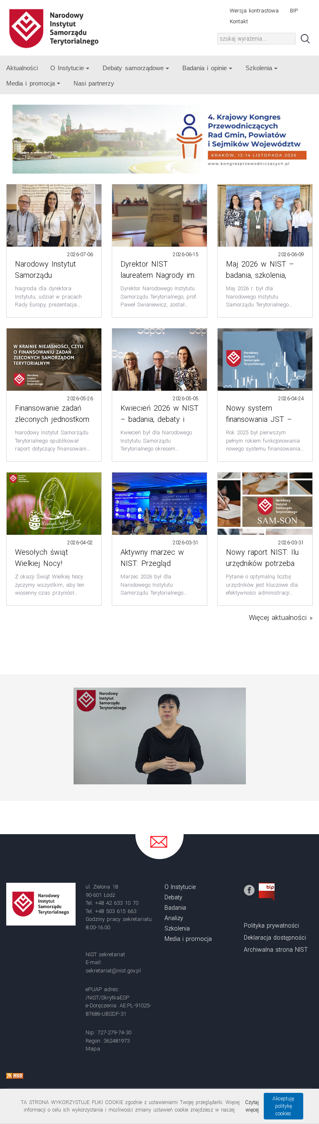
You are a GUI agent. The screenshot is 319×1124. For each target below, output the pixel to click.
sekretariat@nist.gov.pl (113, 970)
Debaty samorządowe (133, 67)
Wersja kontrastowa (254, 10)
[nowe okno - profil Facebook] (249, 890)
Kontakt (239, 21)
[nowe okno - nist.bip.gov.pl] (267, 892)
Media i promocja (30, 83)
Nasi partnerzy (94, 83)
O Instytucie (67, 67)
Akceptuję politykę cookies (283, 1106)
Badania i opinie (204, 67)
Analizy (173, 918)
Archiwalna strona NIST (276, 949)
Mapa (93, 1049)
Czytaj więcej (252, 1106)
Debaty (173, 897)
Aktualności (22, 67)
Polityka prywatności (271, 925)
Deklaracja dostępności (275, 937)
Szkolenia (258, 67)
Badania (175, 907)
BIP (294, 10)
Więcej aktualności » (281, 617)
